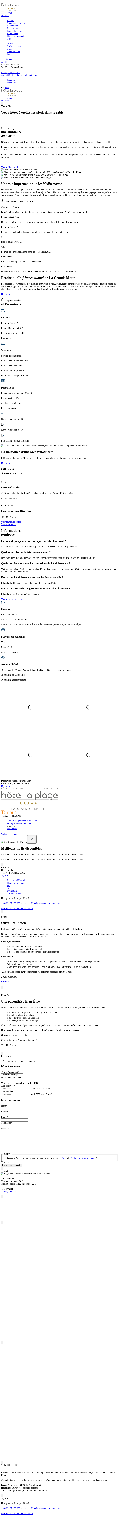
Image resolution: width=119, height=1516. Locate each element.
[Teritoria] (13, 122)
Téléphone (6, 1123)
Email (4, 1117)
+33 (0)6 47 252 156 (10, 1191)
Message (5, 1128)
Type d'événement (10, 1072)
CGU (61, 1158)
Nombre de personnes (11, 1077)
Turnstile (5, 1162)
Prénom (5, 1111)
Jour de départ (8, 1091)
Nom (4, 1106)
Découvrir (5, 786)
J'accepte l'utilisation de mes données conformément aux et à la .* (52, 1158)
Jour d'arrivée (8, 1085)
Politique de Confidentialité (83, 1158)
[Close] (32, 839)
